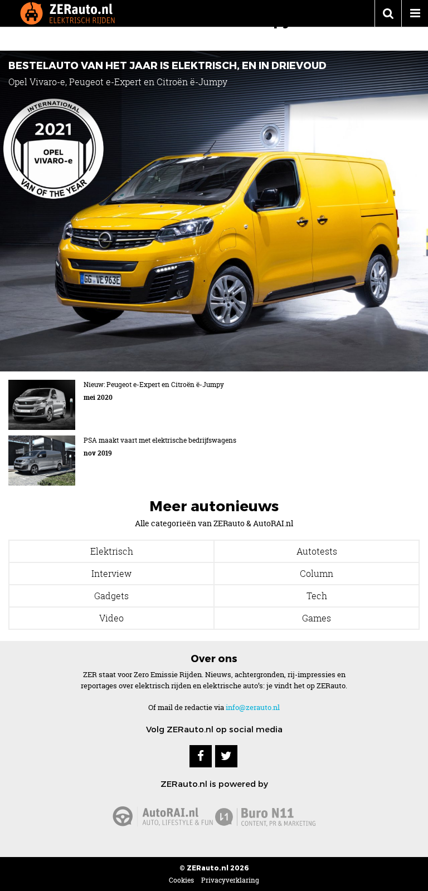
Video (111, 618)
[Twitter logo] (226, 756)
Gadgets (111, 596)
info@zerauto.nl (253, 707)
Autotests (316, 551)
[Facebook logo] (200, 756)
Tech (317, 596)
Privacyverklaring (230, 880)
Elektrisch (111, 551)
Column (316, 573)
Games (316, 618)
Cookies (181, 880)
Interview (111, 573)
